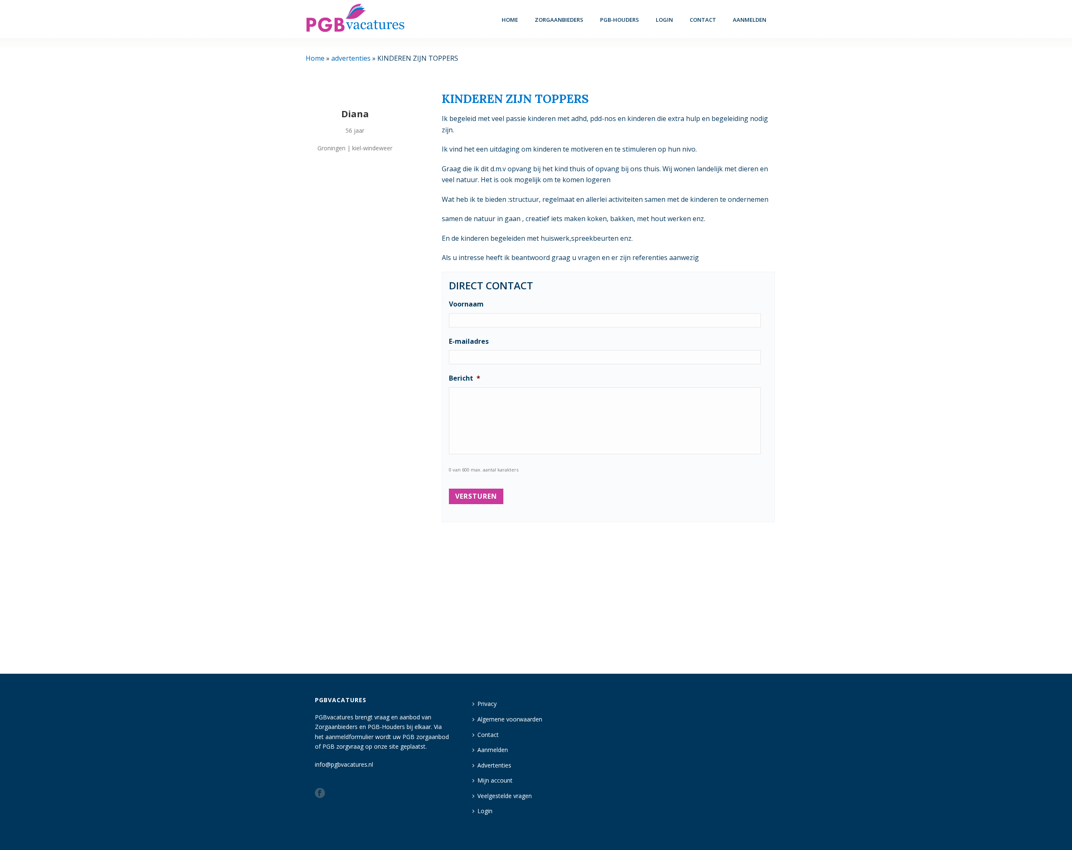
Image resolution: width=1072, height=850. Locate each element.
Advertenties (494, 765)
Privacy (487, 704)
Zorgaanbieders (559, 19)
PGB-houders (619, 19)
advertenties (351, 58)
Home (510, 19)
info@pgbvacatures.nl (344, 764)
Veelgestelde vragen (504, 796)
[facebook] (320, 793)
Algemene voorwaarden (509, 719)
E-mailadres (469, 341)
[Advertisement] (608, 594)
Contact (703, 19)
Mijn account (495, 780)
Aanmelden (749, 19)
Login (484, 811)
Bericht (464, 378)
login (664, 19)
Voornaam (466, 304)
